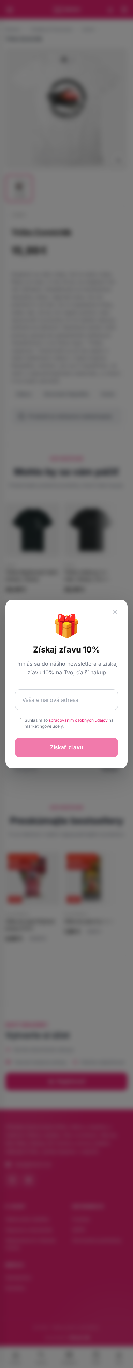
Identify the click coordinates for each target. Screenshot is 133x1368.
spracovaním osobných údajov (78, 720)
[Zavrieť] (115, 612)
